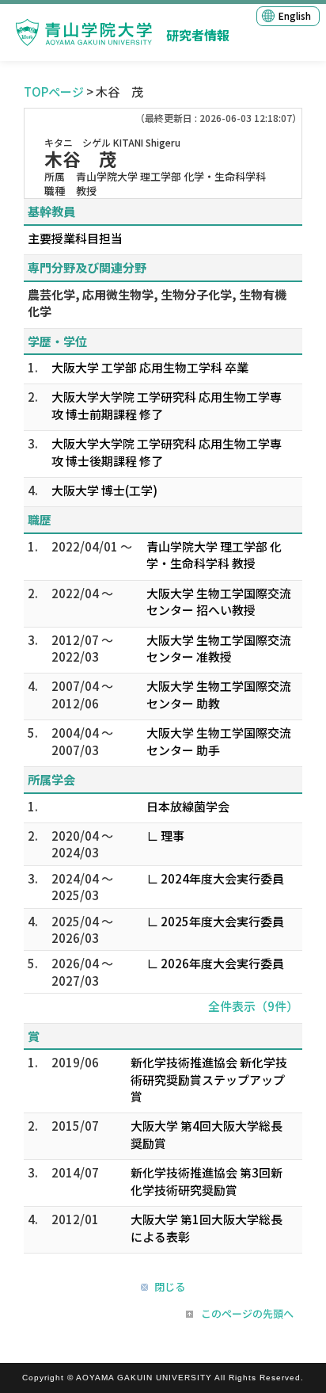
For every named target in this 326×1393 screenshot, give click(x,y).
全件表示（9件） (253, 1006)
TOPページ (54, 91)
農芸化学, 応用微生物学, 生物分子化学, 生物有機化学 (157, 302)
